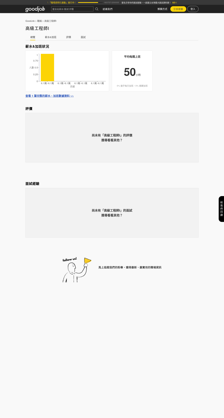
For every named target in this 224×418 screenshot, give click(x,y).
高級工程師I (50, 20)
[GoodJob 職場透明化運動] (38, 9)
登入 (192, 9)
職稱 (39, 20)
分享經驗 (178, 8)
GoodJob (30, 20)
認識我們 (108, 8)
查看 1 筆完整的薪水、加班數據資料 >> (49, 95)
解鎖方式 (162, 9)
